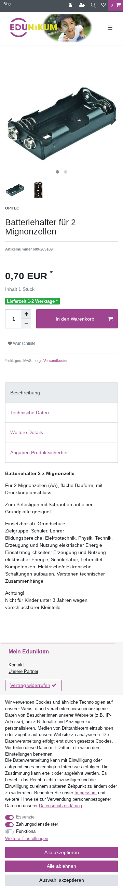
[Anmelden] (71, 5)
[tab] (61, 392)
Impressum (85, 792)
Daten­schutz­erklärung (60, 805)
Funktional (26, 831)
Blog (7, 4)
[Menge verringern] (26, 323)
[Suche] (93, 5)
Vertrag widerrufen (30, 685)
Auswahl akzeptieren (61, 880)
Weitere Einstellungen (26, 838)
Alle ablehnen (61, 866)
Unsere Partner (23, 671)
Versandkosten (55, 360)
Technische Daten (29, 412)
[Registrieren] (82, 5)
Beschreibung (25, 392)
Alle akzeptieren (61, 852)
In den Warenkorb (75, 319)
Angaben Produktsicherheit (39, 452)
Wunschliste (24, 343)
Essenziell (26, 817)
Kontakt (16, 665)
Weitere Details (26, 432)
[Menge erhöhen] (26, 314)
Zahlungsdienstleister (37, 824)
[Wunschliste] (103, 5)
